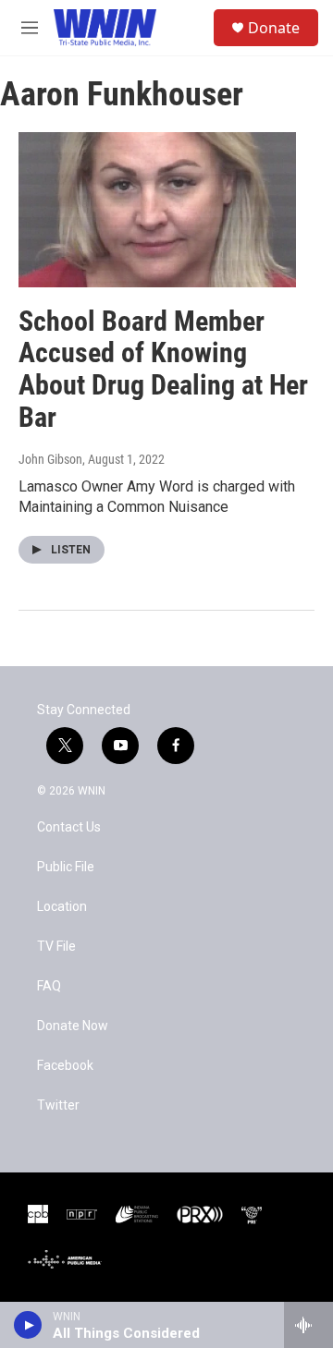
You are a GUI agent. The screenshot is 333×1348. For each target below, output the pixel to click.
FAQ (49, 986)
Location (62, 907)
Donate (274, 27)
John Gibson (50, 459)
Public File (65, 867)
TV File (56, 946)
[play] (28, 1325)
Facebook (65, 1066)
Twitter (58, 1105)
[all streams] (308, 1325)
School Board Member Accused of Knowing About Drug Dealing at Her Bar (163, 369)
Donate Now (72, 1026)
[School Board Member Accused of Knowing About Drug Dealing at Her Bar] (157, 209)
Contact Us (69, 827)
